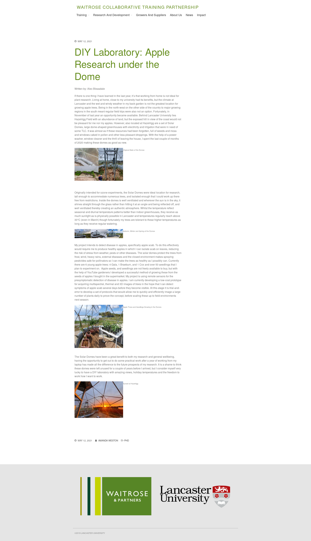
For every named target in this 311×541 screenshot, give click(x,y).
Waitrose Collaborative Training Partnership (138, 7)
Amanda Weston (108, 440)
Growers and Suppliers (151, 15)
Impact (201, 15)
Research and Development (111, 15)
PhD (126, 440)
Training (81, 15)
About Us (176, 15)
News (189, 15)
